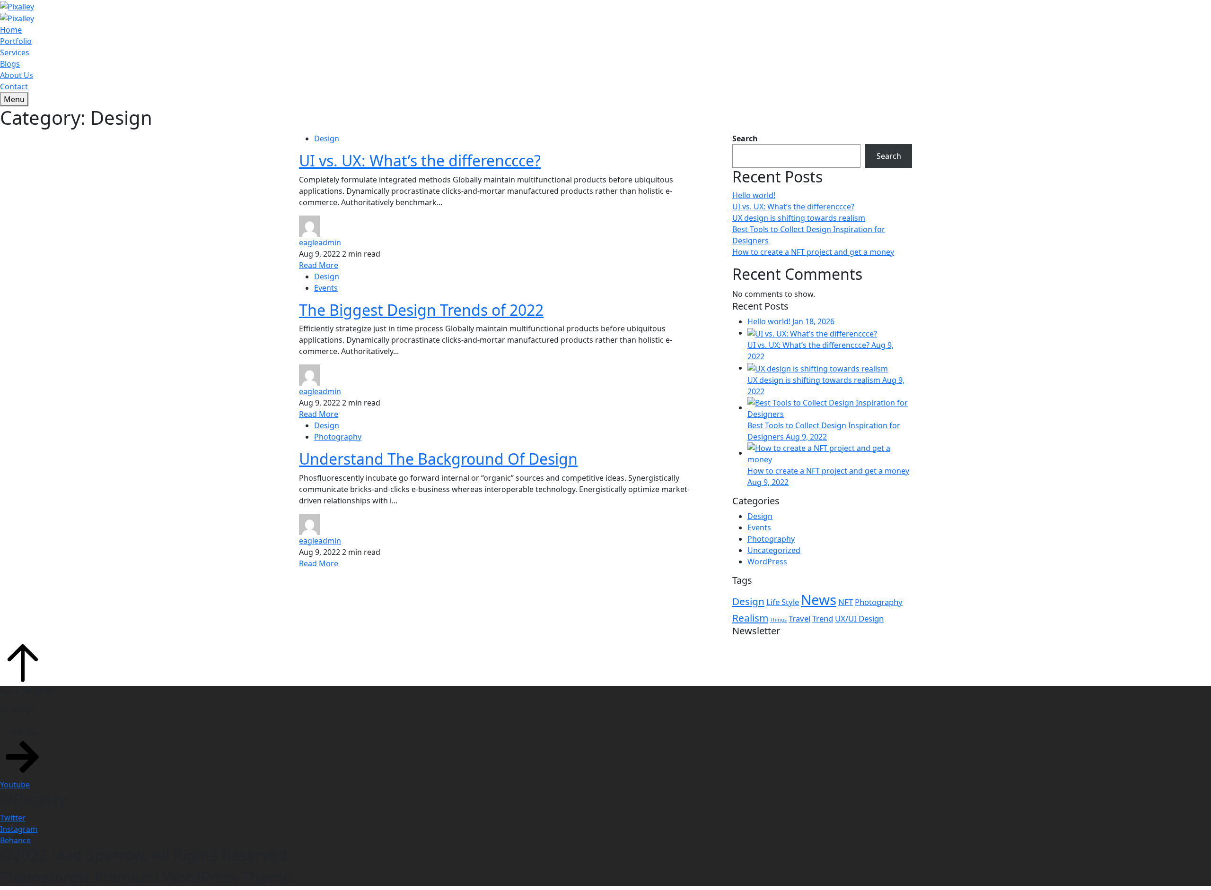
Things (778, 619)
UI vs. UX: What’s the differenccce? (793, 206)
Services (14, 52)
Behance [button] (15, 840)
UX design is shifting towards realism (798, 218)
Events (326, 288)
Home (11, 30)
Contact (14, 86)
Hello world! (753, 195)
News (818, 599)
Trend (822, 618)
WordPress (767, 561)
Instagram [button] (18, 829)
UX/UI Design (859, 618)
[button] (22, 751)
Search (745, 138)
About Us (16, 75)
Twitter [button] (13, 817)
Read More (318, 265)
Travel (799, 618)
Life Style (782, 601)
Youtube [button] (15, 784)
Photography (337, 437)
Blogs (10, 64)
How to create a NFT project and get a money (813, 252)
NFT (845, 601)
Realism (750, 617)
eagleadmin (320, 242)
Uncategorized (773, 550)
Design (326, 138)
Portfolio (16, 41)
